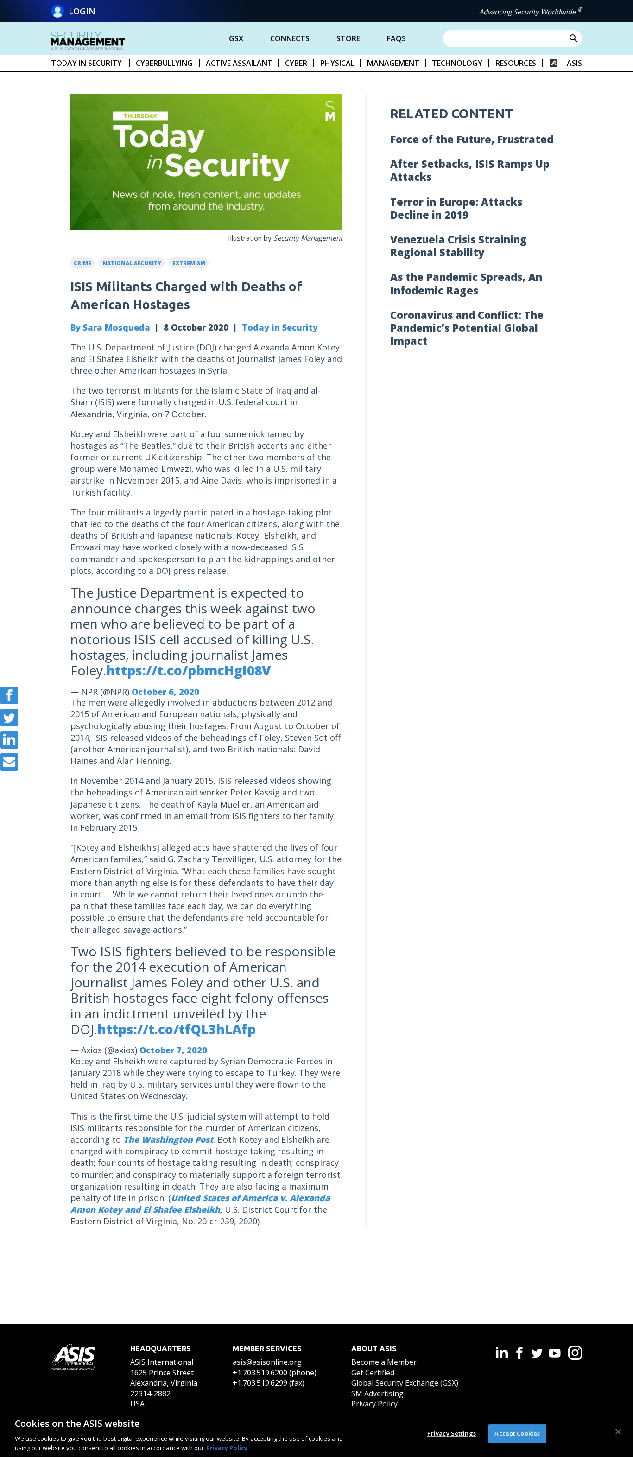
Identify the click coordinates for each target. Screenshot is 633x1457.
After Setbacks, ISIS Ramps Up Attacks (470, 170)
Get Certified (372, 1373)
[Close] (618, 1432)
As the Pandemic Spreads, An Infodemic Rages (466, 283)
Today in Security (280, 327)
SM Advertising (377, 1393)
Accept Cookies (517, 1433)
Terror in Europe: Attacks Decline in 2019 (456, 208)
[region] (316, 1433)
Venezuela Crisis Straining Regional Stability (458, 245)
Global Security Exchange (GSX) (404, 1383)
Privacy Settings (451, 1433)
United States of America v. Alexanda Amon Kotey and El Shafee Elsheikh (200, 1203)
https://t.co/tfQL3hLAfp (176, 1029)
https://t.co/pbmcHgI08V (188, 670)
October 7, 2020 (173, 1050)
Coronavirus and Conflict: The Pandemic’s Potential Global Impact (467, 328)
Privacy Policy (374, 1404)
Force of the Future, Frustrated (471, 139)
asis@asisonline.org (267, 1362)
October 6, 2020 (165, 691)
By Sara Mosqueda (110, 327)
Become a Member (384, 1362)
